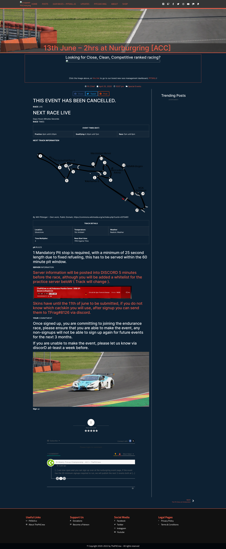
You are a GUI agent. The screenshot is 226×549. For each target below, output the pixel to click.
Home (34, 4)
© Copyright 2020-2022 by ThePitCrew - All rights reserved (113, 546)
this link (96, 78)
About (114, 4)
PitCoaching (100, 4)
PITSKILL (152, 78)
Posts (45, 4)
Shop (125, 4)
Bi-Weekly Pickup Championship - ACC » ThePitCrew (78, 462)
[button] (79, 93)
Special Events (134, 86)
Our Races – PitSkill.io (64, 4)
